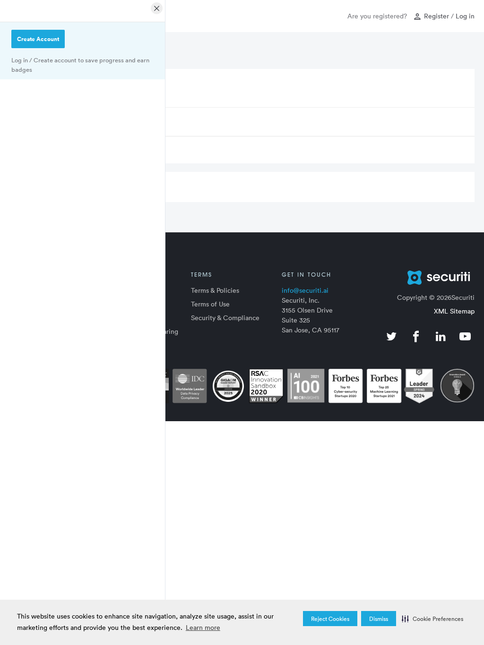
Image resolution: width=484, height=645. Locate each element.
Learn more (203, 627)
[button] (432, 618)
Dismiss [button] (378, 618)
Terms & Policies (215, 290)
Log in (465, 15)
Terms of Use (210, 303)
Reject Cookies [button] (330, 618)
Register (436, 15)
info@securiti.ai (305, 290)
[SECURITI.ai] (423, 278)
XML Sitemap (454, 310)
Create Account (38, 38)
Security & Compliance (225, 317)
